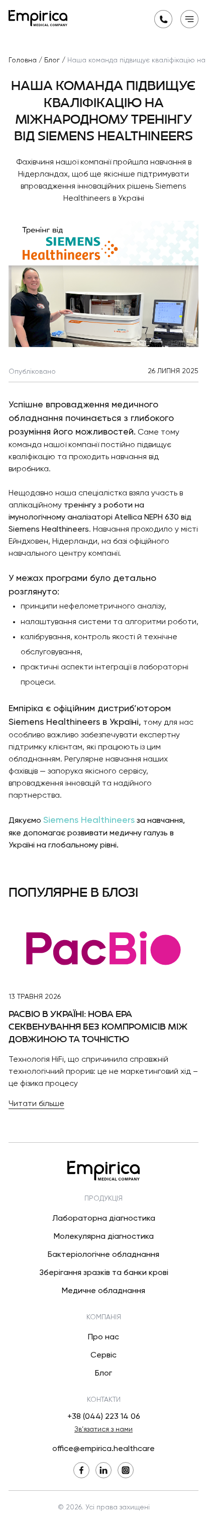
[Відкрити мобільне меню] (189, 19)
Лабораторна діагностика (103, 1219)
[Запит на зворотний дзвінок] (163, 19)
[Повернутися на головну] (38, 18)
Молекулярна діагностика (104, 1237)
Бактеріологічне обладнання (103, 1255)
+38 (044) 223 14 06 (103, 1417)
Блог (103, 1374)
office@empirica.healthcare (103, 1449)
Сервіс (103, 1355)
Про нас (103, 1337)
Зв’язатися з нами (103, 1429)
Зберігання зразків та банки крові (103, 1273)
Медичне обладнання (103, 1291)
